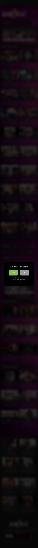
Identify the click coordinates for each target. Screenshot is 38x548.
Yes (13, 273)
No (25, 273)
